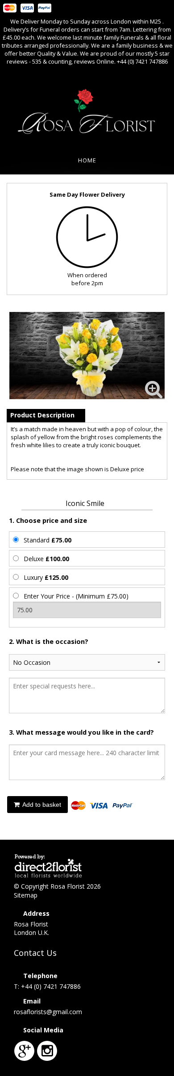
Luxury (46, 577)
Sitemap (25, 895)
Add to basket (41, 804)
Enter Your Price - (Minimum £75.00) (76, 596)
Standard (47, 540)
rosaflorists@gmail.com (48, 1011)
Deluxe (46, 558)
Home (87, 160)
